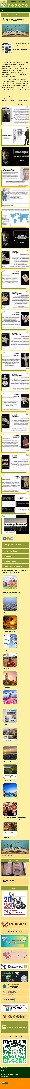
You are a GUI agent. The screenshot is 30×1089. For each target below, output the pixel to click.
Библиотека (15, 931)
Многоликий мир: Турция (11, 799)
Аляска (6, 724)
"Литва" (6, 837)
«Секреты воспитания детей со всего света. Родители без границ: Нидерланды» (14, 592)
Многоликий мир (7, 855)
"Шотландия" (8, 780)
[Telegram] (11, 538)
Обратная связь (5, 1076)
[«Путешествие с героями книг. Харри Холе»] (15, 115)
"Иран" (6, 612)
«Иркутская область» (10, 743)
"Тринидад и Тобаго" (10, 631)
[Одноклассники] (8, 538)
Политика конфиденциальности (10, 1074)
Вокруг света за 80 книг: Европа (13, 650)
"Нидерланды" (8, 705)
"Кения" (6, 668)
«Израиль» (7, 687)
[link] (15, 15)
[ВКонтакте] (4, 538)
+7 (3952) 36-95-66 (18, 1)
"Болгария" (7, 761)
